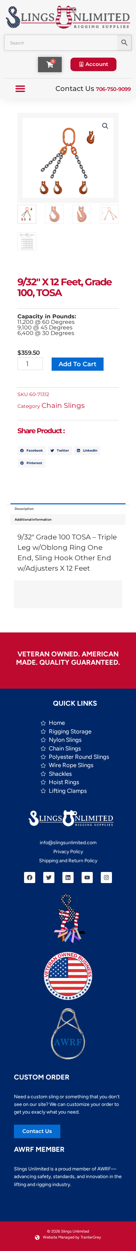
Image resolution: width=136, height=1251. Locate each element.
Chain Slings (63, 405)
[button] (20, 88)
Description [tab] (24, 508)
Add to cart (78, 364)
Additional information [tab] (33, 519)
